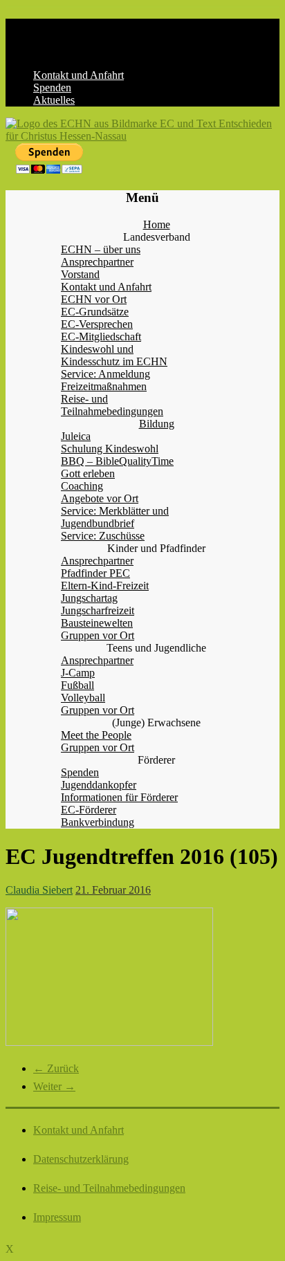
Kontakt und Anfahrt (78, 75)
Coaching (82, 486)
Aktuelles (54, 100)
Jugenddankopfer (98, 785)
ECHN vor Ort (94, 299)
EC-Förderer (88, 810)
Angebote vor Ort (99, 498)
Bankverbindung (97, 822)
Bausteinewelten (97, 623)
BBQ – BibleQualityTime (117, 461)
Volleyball (83, 697)
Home (156, 224)
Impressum (57, 1217)
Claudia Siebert (39, 890)
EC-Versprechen (97, 324)
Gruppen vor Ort (97, 635)
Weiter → (54, 1086)
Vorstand (80, 274)
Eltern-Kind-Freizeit (105, 585)
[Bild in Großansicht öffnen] (109, 1042)
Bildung (156, 424)
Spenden (52, 87)
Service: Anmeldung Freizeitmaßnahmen (105, 380)
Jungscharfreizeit (97, 610)
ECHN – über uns (100, 249)
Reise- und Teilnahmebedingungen (112, 405)
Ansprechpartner (97, 262)
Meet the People (96, 735)
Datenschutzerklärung (81, 1159)
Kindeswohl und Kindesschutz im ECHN (114, 355)
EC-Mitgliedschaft (101, 336)
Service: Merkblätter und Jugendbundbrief (115, 517)
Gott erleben (88, 473)
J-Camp (78, 673)
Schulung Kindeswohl (109, 448)
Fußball (77, 685)
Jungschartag (89, 598)
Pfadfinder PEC (95, 573)
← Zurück (56, 1068)
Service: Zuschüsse (103, 536)
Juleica (76, 436)
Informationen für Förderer (119, 797)
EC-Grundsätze (95, 311)
